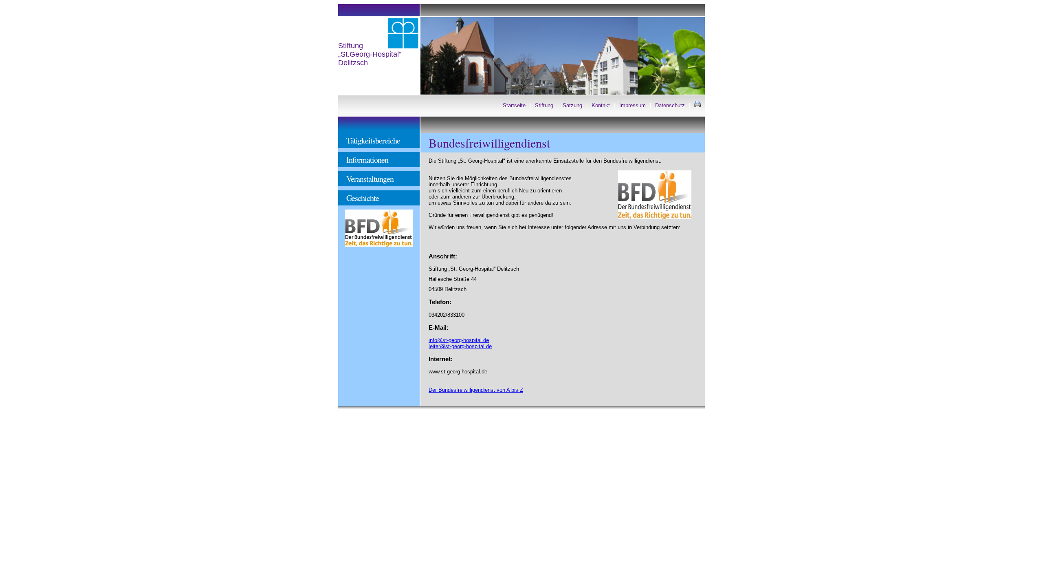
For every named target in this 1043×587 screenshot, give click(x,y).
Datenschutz (670, 105)
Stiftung (544, 105)
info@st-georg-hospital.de (459, 340)
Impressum (632, 105)
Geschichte (362, 197)
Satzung (572, 105)
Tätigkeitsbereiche (373, 140)
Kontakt (601, 105)
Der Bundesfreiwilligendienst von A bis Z (476, 390)
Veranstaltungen (370, 178)
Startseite (514, 105)
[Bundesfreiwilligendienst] (379, 245)
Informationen (367, 159)
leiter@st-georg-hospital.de (460, 346)
